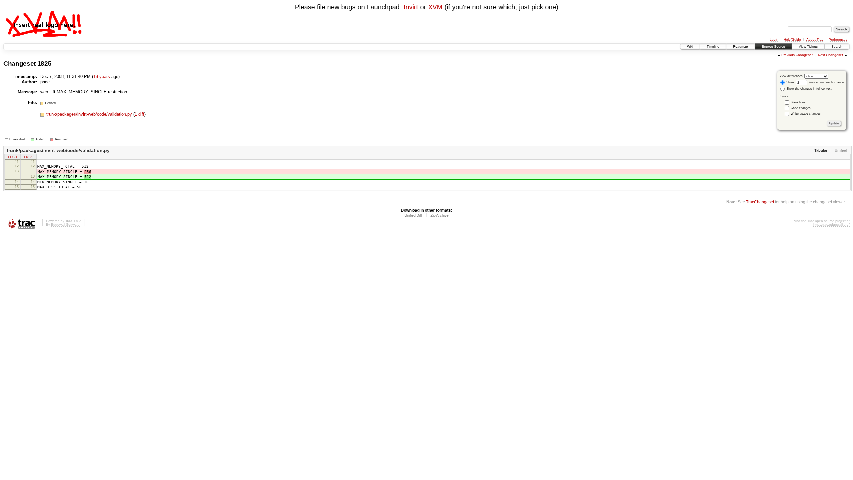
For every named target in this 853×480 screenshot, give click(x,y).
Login (774, 39)
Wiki (690, 46)
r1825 (28, 157)
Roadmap (740, 46)
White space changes (806, 113)
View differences (791, 76)
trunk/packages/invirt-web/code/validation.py (89, 114)
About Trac (814, 39)
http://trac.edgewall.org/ (831, 224)
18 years (101, 76)
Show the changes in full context (808, 88)
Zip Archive (439, 215)
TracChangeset (760, 202)
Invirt (411, 7)
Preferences (838, 39)
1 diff (139, 114)
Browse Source (773, 46)
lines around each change (826, 82)
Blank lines (798, 102)
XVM (435, 7)
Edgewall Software (65, 224)
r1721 (12, 157)
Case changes (801, 108)
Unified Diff (413, 215)
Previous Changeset (797, 55)
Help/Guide (792, 39)
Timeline (713, 46)
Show (789, 82)
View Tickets (808, 46)
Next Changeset (830, 55)
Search (836, 46)
